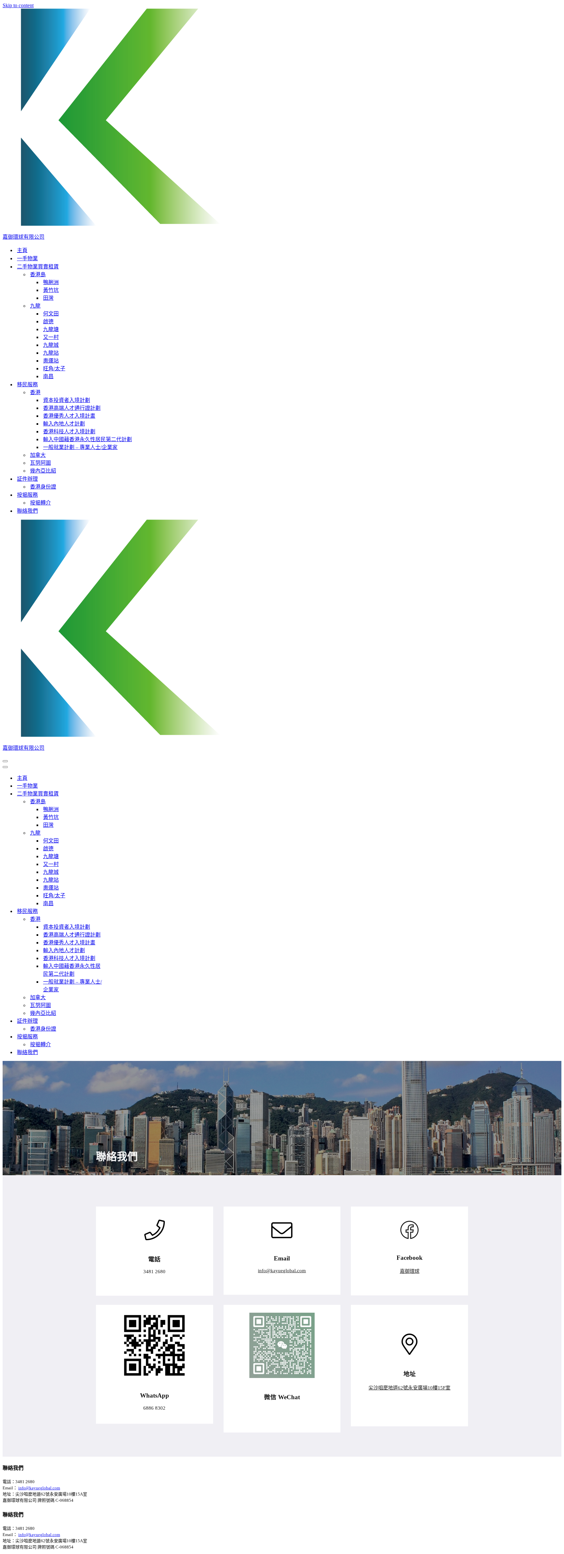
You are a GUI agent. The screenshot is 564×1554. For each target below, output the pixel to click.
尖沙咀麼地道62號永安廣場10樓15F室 (409, 1387)
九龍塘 (51, 329)
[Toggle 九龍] (117, 832)
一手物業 (27, 258)
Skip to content (18, 5)
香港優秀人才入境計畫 (69, 416)
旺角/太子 (54, 368)
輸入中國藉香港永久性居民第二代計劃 (87, 439)
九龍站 (51, 353)
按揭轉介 (40, 502)
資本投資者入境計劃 (66, 400)
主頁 (22, 250)
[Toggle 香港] (117, 918)
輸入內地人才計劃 (64, 423)
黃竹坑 (51, 290)
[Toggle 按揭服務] (117, 1036)
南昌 (48, 376)
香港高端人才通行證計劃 (72, 408)
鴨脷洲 (51, 282)
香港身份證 (43, 486)
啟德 (48, 321)
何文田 (51, 313)
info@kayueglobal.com (282, 1270)
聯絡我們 (27, 511)
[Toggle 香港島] (117, 801)
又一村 (51, 337)
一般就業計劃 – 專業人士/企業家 (80, 447)
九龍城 (51, 345)
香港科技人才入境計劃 (69, 431)
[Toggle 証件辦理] (117, 1020)
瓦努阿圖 (40, 463)
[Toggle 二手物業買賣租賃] (117, 793)
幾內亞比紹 (43, 470)
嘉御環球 (409, 1271)
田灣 (48, 298)
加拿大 (38, 455)
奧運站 (51, 360)
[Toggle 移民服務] (117, 911)
